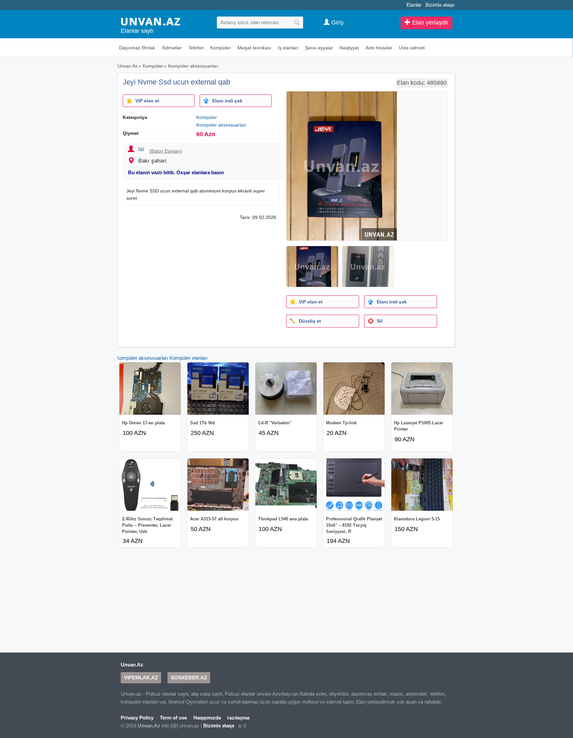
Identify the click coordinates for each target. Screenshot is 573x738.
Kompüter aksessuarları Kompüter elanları (162, 358)
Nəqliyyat (349, 47)
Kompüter (220, 47)
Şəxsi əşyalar (319, 47)
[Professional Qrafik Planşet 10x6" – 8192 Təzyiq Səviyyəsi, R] (354, 484)
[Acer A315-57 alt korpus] (218, 484)
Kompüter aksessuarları (193, 66)
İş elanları (288, 47)
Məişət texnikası (254, 47)
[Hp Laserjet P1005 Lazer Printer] (422, 388)
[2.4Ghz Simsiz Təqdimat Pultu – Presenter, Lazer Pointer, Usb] (150, 484)
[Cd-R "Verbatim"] (286, 388)
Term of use (173, 717)
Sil (379, 321)
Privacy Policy (137, 717)
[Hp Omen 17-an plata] (150, 388)
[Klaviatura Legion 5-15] (422, 484)
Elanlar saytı (137, 30)
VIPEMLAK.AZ (141, 677)
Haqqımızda (207, 717)
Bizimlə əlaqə (439, 5)
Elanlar (414, 5)
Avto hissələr (378, 47)
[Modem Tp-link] (354, 388)
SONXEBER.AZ (189, 677)
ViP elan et (147, 100)
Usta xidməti (412, 47)
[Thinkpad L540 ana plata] (286, 484)
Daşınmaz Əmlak (137, 47)
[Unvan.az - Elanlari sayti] (150, 21)
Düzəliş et (310, 321)
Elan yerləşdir (429, 22)
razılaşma (238, 717)
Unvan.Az (127, 66)
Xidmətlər (172, 47)
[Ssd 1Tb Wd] (218, 388)
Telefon (196, 47)
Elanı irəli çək (227, 100)
